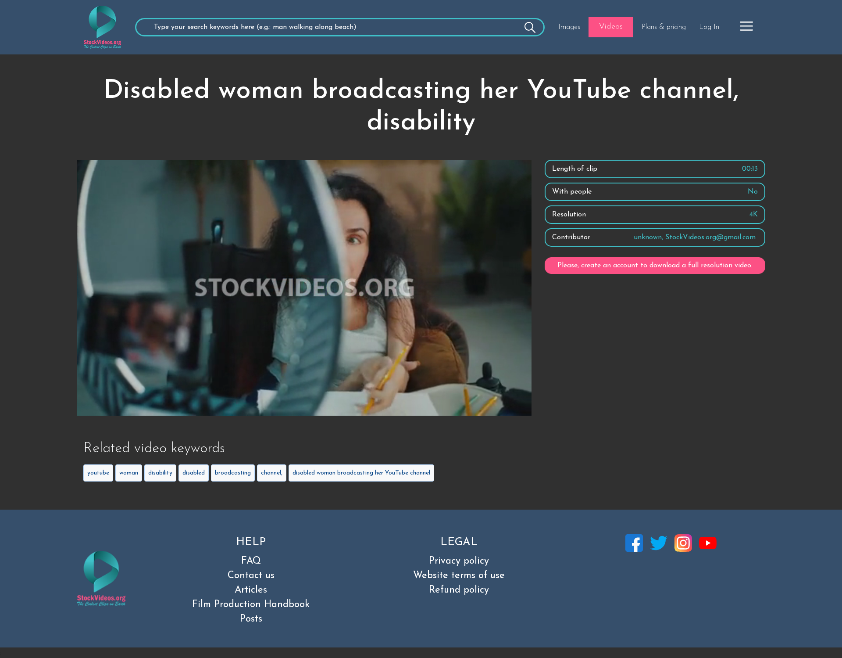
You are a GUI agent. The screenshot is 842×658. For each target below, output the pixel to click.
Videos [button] (611, 27)
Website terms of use (459, 576)
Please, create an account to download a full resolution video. (655, 265)
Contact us (251, 576)
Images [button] (569, 27)
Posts (251, 619)
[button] (746, 26)
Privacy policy (459, 561)
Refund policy (459, 590)
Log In (709, 27)
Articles (251, 590)
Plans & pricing (664, 27)
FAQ (251, 561)
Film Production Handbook (251, 605)
